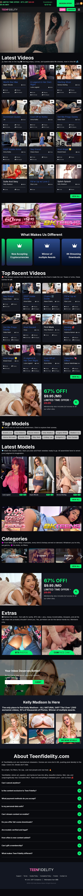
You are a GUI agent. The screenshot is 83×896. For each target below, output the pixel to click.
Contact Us (63, 876)
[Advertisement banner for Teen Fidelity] (41, 215)
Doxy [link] (25, 330)
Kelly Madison (48, 433)
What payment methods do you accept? (19, 798)
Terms (25, 876)
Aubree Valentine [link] (70, 363)
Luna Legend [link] (34, 87)
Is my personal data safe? (13, 806)
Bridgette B (60, 437)
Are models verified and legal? (15, 830)
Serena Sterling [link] (62, 85)
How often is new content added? (16, 838)
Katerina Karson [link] (69, 332)
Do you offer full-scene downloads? (17, 822)
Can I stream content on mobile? (15, 814)
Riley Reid (36, 437)
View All (76, 196)
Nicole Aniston (33, 433)
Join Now (71, 9)
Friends (55, 876)
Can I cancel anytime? (11, 783)
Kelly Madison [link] (8, 184)
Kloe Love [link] (33, 184)
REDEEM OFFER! (65, 3)
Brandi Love (7, 433)
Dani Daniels (72, 437)
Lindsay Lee (48, 437)
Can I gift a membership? (12, 845)
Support (18, 876)
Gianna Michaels (9, 437)
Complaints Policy (45, 876)
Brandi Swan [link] (61, 152)
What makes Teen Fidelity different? (17, 853)
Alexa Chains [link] (48, 301)
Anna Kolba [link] (34, 119)
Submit (38, 682)
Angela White (62, 433)
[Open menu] (79, 10)
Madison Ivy (75, 433)
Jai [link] (4, 119)
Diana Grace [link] (34, 152)
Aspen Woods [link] (8, 85)
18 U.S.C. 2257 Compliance (33, 879)
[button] (81, 477)
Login (62, 9)
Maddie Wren (24, 437)
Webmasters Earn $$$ (51, 879)
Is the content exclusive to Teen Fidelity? (19, 791)
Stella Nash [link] (61, 119)
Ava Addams (20, 433)
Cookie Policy (34, 876)
